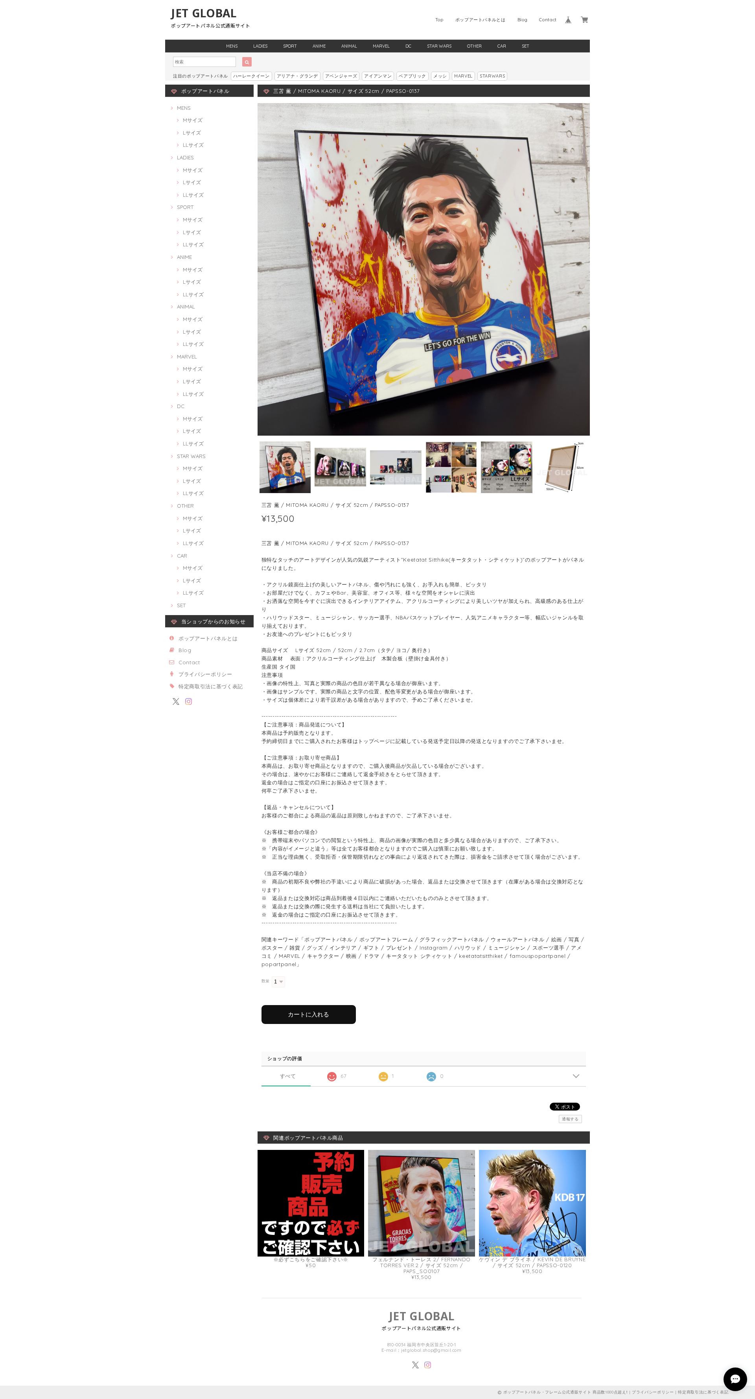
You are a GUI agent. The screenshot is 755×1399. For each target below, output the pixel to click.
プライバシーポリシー (205, 674)
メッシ (440, 76)
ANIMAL (349, 46)
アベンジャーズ (341, 76)
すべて (288, 1076)
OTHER (474, 46)
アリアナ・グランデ (297, 76)
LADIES (260, 46)
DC (408, 46)
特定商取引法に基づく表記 (211, 686)
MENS (232, 46)
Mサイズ (193, 120)
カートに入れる (308, 1014)
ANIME (319, 46)
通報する (570, 1119)
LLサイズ (193, 145)
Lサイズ (192, 132)
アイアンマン (378, 76)
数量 (265, 980)
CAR (501, 46)
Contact (548, 19)
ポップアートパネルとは (480, 19)
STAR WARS (439, 46)
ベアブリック (412, 76)
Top (439, 19)
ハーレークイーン (251, 76)
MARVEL (381, 46)
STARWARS (492, 76)
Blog (522, 19)
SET (525, 46)
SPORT (290, 46)
